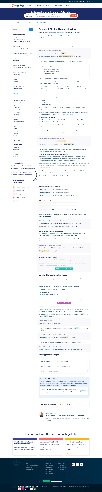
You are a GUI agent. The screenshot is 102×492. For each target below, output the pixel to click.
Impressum (44, 486)
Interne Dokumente (17, 88)
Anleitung (14, 37)
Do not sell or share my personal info (57, 486)
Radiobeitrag (16, 114)
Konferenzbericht (17, 102)
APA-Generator (47, 297)
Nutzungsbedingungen (72, 486)
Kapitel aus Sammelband (19, 100)
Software (15, 119)
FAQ (70, 1)
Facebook (15, 81)
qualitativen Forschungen (47, 233)
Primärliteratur (42, 127)
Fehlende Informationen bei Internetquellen (22, 53)
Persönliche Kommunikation (19, 109)
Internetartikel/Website (18, 91)
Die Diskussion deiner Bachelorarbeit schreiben (23, 165)
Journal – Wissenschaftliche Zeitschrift (22, 95)
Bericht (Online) (16, 74)
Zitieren (48, 5)
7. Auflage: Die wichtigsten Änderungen (21, 41)
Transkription (69, 81)
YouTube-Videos (17, 138)
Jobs (27, 463)
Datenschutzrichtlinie (84, 486)
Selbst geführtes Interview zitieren (51, 69)
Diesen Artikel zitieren (83, 391)
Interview (15, 93)
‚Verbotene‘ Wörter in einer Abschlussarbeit (22, 174)
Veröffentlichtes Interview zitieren (51, 71)
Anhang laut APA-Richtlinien (18, 58)
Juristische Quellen (17, 98)
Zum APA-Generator (64, 303)
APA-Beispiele (15, 60)
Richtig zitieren (15, 149)
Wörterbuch (16, 135)
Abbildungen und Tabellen (19, 65)
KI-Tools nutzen (15, 147)
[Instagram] (77, 464)
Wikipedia (15, 133)
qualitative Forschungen (45, 89)
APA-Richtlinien (15, 152)
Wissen (67, 5)
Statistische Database (18, 124)
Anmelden (81, 1)
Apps (14, 69)
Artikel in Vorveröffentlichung (20, 72)
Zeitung (79, 278)
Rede (14, 116)
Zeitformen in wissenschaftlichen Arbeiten (21, 172)
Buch (14, 77)
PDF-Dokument (16, 107)
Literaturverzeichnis (16, 44)
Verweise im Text (16, 46)
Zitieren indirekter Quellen (18, 51)
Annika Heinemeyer (61, 32)
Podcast (87, 278)
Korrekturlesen (39, 5)
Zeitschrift (47, 280)
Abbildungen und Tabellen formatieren (21, 55)
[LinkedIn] (81, 464)
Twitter (15, 128)
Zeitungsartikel (16, 140)
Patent (14, 105)
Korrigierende (29, 469)
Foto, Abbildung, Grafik (18, 86)
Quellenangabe (47, 309)
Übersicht (15, 62)
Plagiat (29, 5)
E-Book (15, 79)
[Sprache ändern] (14, 486)
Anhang (66, 107)
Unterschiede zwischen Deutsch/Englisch (21, 48)
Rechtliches (29, 467)
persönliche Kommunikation (69, 94)
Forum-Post (16, 84)
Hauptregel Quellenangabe (18, 39)
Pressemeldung (16, 112)
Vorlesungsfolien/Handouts (19, 131)
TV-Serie (15, 126)
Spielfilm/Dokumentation (18, 121)
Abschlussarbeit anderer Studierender (22, 67)
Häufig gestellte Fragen (49, 73)
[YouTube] (73, 464)
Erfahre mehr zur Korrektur (64, 269)
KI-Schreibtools (58, 5)
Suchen (88, 1)
